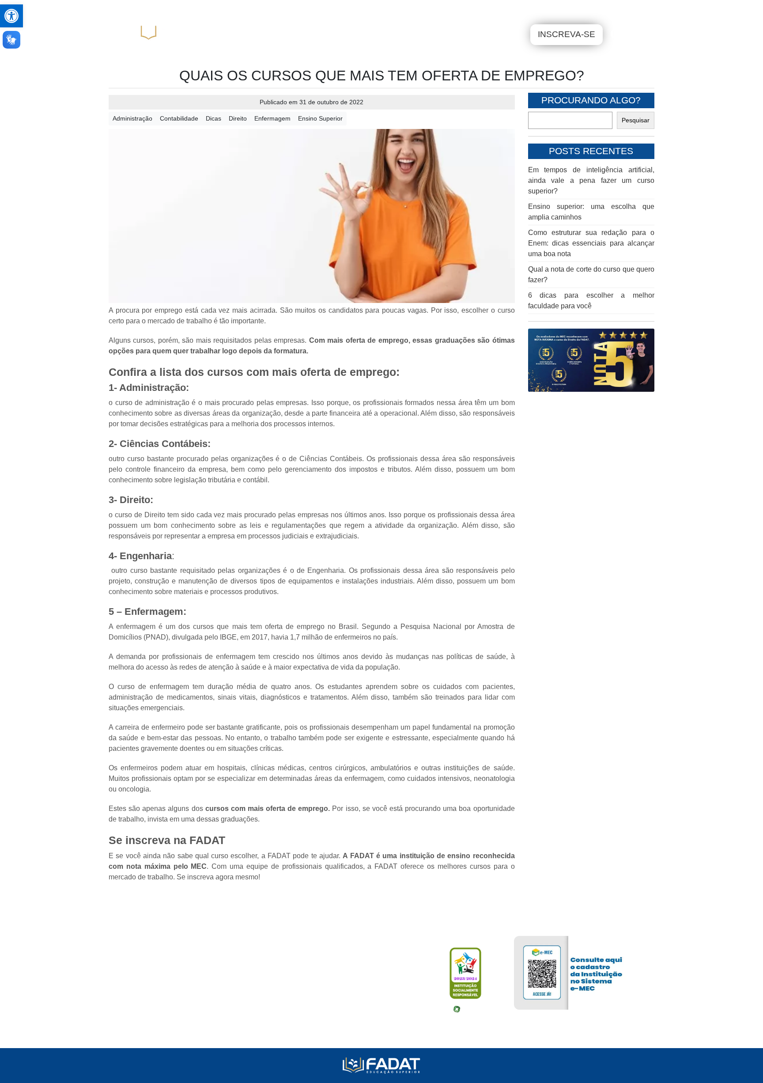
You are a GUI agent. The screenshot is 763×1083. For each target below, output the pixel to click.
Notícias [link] (373, 8)
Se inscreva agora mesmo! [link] (218, 877)
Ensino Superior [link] (320, 118)
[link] (11, 15)
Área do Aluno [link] (598, 8)
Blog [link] (401, 8)
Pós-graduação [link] (443, 34)
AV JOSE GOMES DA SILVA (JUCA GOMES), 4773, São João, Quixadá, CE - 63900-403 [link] (275, 977)
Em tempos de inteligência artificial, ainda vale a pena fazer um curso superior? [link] (591, 180)
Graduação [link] (377, 34)
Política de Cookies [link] (166, 1028)
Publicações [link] (299, 8)
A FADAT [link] (323, 34)
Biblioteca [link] (204, 8)
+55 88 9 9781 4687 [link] (167, 994)
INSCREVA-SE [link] (566, 34)
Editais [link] (342, 8)
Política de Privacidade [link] (172, 1011)
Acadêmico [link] (158, 8)
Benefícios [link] (249, 8)
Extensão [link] (506, 34)
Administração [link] (132, 118)
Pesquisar (636, 120)
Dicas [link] (213, 118)
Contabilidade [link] (179, 118)
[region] (591, 360)
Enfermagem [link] (272, 118)
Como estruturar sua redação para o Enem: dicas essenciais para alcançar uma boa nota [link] (591, 243)
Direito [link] (238, 118)
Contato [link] (428, 8)
